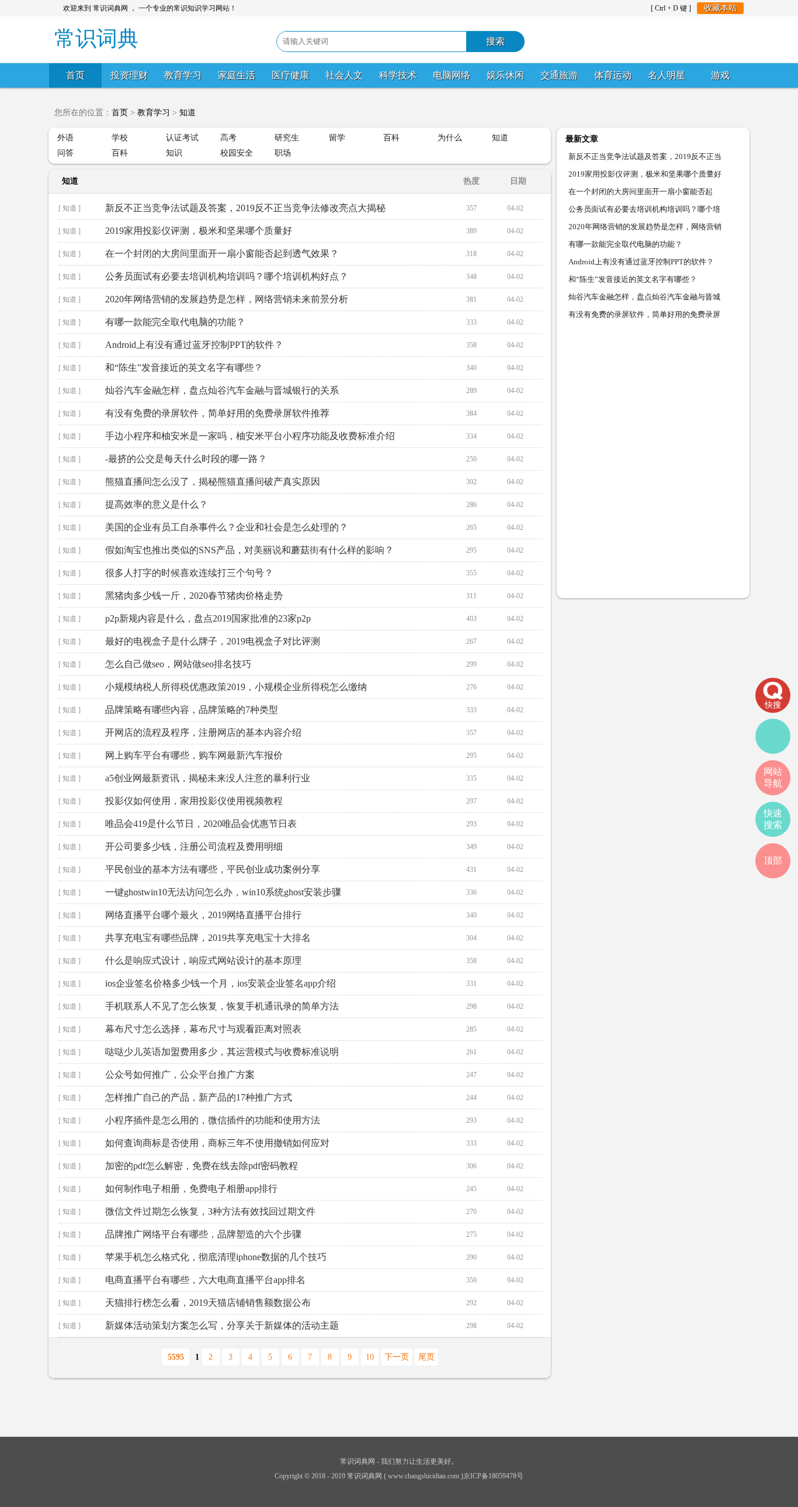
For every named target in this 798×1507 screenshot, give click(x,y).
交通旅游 (559, 75)
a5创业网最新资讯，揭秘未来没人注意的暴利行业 (207, 778)
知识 (174, 153)
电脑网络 (451, 75)
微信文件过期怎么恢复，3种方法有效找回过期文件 (210, 1211)
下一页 (396, 1357)
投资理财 (129, 75)
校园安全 (236, 153)
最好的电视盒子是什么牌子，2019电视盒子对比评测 (212, 641)
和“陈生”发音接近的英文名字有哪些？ (184, 368)
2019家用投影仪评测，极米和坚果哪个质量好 (198, 231)
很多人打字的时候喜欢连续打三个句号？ (189, 573)
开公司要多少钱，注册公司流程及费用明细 (194, 846)
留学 (337, 137)
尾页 (426, 1357)
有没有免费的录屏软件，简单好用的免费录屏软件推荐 (217, 413)
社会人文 (344, 75)
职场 (283, 153)
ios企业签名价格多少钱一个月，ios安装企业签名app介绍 (220, 983)
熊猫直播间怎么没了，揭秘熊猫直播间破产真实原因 (212, 482)
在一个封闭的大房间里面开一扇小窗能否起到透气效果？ (222, 253)
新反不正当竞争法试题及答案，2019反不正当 (644, 156)
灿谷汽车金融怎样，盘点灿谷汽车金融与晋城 (644, 296)
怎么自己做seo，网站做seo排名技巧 (178, 664)
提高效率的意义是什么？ (156, 504)
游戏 (720, 75)
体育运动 (613, 75)
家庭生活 (236, 75)
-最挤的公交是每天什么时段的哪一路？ (186, 459)
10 (370, 1357)
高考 (228, 137)
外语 (65, 137)
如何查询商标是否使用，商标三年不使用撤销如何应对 (217, 1143)
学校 (120, 137)
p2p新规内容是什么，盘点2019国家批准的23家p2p (208, 618)
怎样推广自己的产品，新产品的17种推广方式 (198, 1097)
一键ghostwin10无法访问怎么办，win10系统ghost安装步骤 (223, 892)
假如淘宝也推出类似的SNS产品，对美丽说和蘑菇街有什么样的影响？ (249, 550)
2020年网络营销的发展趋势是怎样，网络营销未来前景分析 (226, 299)
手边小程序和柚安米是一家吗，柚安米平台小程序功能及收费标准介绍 (250, 436)
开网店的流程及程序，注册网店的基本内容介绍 (203, 732)
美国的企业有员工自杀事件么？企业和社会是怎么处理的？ (226, 527)
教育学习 (183, 75)
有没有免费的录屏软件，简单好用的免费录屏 (644, 314)
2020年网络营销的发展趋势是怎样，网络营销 (644, 226)
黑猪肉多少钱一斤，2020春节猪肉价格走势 (194, 596)
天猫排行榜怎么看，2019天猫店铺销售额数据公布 (208, 1303)
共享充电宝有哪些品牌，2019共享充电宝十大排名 (208, 938)
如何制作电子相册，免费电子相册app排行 (191, 1189)
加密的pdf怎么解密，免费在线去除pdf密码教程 (201, 1166)
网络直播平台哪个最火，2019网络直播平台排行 (203, 915)
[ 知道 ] (69, 208)
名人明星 (666, 75)
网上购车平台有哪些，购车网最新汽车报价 (194, 755)
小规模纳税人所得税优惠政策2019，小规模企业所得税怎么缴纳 (236, 687)
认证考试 (182, 137)
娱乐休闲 (505, 75)
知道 (187, 112)
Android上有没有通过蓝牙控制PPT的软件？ (194, 345)
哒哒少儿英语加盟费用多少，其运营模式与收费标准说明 (222, 1052)
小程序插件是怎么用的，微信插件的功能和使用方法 (212, 1120)
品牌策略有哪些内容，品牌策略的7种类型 (191, 710)
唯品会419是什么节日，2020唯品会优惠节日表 (201, 824)
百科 (391, 137)
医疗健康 (290, 75)
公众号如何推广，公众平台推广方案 (180, 1075)
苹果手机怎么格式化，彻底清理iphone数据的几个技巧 (216, 1257)
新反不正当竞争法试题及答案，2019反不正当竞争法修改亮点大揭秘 (245, 208)
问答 (65, 153)
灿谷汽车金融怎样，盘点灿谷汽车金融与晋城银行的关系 (222, 390)
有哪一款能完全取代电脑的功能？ (175, 322)
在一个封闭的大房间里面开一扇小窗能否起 (640, 191)
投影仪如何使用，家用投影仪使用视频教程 (194, 801)
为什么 (450, 137)
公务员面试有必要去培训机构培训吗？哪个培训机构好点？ (226, 276)
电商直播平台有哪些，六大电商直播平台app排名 (205, 1280)
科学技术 (398, 75)
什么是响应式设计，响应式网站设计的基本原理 (203, 960)
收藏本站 (720, 8)
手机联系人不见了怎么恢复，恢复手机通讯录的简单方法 (222, 1006)
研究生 (287, 137)
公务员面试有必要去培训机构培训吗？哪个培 (644, 209)
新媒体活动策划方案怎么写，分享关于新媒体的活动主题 (222, 1325)
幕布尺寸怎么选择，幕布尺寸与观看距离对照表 (203, 1029)
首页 (75, 75)
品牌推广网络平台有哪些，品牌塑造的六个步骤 (203, 1234)
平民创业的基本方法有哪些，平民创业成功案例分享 (212, 869)
